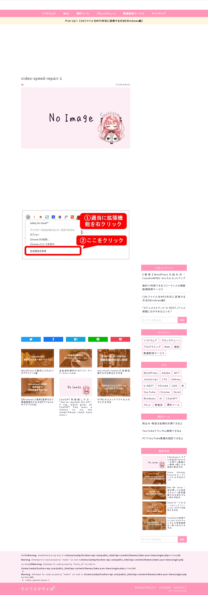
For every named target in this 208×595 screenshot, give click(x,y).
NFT (177, 373)
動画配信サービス (133, 13)
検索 (182, 320)
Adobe (166, 373)
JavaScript (151, 379)
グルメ (147, 405)
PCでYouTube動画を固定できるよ (162, 438)
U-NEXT (149, 385)
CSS (164, 379)
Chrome (164, 392)
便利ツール (83, 13)
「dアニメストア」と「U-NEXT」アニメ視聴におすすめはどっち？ (164, 309)
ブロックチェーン (106, 13)
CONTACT (180, 587)
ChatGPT (172, 398)
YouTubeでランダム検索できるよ (162, 431)
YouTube (149, 392)
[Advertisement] (104, 47)
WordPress (151, 373)
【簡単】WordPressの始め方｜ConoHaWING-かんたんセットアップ (164, 276)
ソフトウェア (49, 13)
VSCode (163, 385)
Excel (177, 392)
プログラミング (152, 346)
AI (161, 398)
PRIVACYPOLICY (145, 587)
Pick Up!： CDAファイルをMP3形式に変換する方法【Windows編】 (104, 21)
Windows (150, 398)
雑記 (177, 346)
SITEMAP (165, 587)
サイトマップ (159, 13)
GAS (175, 385)
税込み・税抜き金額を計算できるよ (162, 423)
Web (66, 13)
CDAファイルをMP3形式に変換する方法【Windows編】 (164, 298)
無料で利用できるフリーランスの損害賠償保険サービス (164, 287)
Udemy (176, 379)
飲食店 (159, 405)
